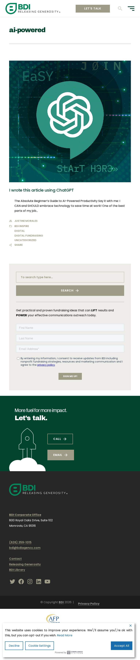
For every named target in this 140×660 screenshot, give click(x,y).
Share (18, 245)
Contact (15, 559)
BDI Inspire (21, 226)
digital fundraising (28, 235)
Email (57, 455)
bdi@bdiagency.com (24, 548)
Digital (19, 231)
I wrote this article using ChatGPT (41, 190)
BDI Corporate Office (25, 515)
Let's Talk (92, 8)
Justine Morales (26, 221)
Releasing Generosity (25, 564)
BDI (61, 602)
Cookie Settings (39, 646)
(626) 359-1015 (20, 542)
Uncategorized (25, 240)
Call (57, 439)
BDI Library (17, 570)
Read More (64, 635)
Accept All (121, 646)
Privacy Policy (89, 604)
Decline (14, 646)
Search (67, 290)
